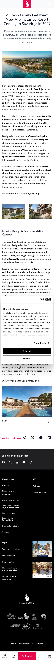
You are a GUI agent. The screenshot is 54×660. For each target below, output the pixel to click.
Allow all (27, 351)
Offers (13, 658)
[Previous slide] (39, 422)
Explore (4, 658)
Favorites (40, 658)
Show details (40, 343)
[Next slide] (48, 422)
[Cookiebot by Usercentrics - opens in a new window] (39, 299)
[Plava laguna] (27, 599)
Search (28, 656)
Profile (49, 658)
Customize (25, 358)
